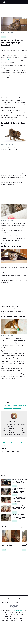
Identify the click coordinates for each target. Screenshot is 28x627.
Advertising (15, 598)
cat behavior (5, 442)
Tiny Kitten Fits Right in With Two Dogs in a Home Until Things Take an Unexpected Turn (19, 490)
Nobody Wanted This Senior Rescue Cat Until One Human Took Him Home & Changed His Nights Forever (18, 508)
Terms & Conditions (13, 602)
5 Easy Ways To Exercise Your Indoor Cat (15, 405)
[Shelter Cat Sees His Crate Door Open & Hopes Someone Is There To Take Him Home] (6, 482)
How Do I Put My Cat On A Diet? (12, 408)
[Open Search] (24, 2)
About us (3, 598)
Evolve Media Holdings (18, 610)
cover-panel (21, 442)
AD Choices (22, 598)
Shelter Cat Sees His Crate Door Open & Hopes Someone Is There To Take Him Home (19, 482)
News (14, 486)
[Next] (24, 527)
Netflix (8, 60)
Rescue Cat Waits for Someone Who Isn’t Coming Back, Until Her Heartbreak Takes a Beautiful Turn (18, 517)
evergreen (4, 445)
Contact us (9, 598)
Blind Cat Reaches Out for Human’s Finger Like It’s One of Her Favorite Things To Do (19, 499)
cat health (13, 442)
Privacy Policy (4, 602)
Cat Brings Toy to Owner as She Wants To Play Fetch (10, 544)
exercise (12, 445)
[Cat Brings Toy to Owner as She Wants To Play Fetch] (11, 536)
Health (4, 37)
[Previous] (21, 527)
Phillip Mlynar (15, 48)
